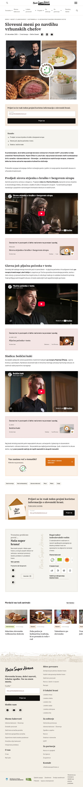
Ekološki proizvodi (11, 726)
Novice (45, 734)
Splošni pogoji (38, 777)
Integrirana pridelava (12, 745)
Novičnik (26, 576)
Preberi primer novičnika (35, 506)
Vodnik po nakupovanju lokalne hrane (57, 577)
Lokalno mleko (48, 698)
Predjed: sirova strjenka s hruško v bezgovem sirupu (27, 137)
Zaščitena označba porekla (14, 730)
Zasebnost (48, 777)
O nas (7, 754)
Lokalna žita (47, 713)
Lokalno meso (47, 694)
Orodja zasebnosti (59, 777)
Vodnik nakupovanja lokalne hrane (54, 674)
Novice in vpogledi (49, 750)
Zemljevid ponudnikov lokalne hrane (54, 671)
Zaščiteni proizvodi (49, 678)
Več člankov (70, 603)
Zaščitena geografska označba (15, 734)
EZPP (45, 741)
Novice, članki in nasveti (51, 682)
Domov (7, 19)
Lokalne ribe (47, 702)
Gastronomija (32, 19)
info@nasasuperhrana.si (51, 767)
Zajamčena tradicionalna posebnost (16, 737)
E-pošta (11, 112)
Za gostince (47, 758)
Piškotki (36, 781)
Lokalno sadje (47, 705)
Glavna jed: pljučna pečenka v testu (21, 141)
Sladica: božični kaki (17, 144)
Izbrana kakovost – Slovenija (14, 723)
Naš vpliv (8, 758)
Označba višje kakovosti (13, 741)
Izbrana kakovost (35, 483)
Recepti (45, 685)
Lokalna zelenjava (49, 709)
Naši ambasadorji (22, 483)
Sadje (58, 483)
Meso (45, 483)
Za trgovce (46, 754)
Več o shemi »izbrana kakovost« (55, 462)
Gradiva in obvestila (49, 737)
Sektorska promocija (50, 723)
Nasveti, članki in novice (18, 19)
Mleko (51, 483)
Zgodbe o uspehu (48, 730)
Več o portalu (15, 562)
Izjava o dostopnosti (47, 781)
